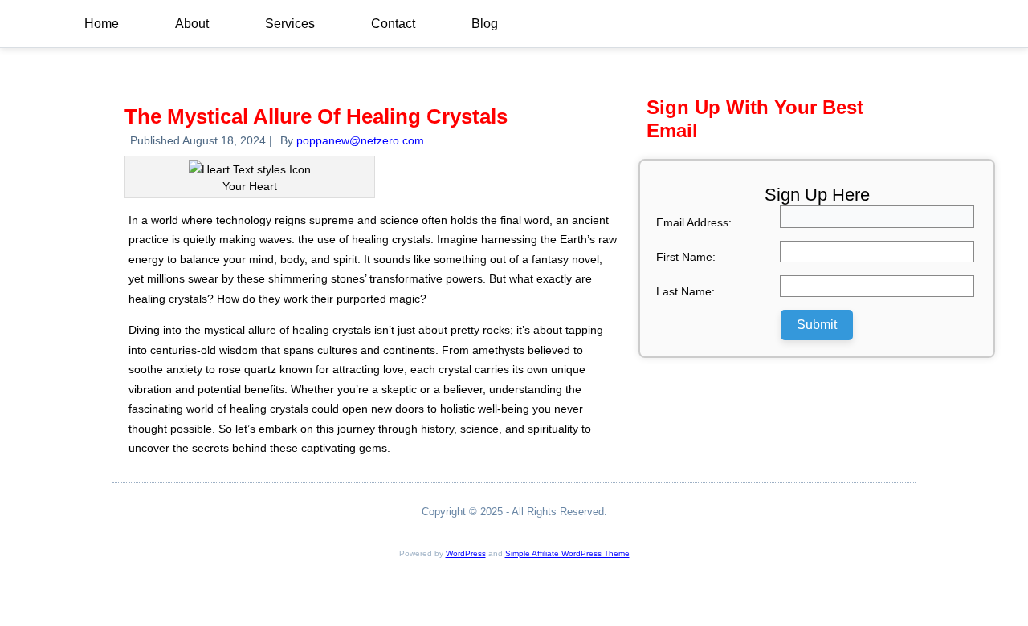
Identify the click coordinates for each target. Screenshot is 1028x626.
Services (290, 23)
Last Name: (685, 291)
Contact (393, 23)
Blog (484, 23)
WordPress (466, 553)
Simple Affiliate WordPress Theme (567, 553)
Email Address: (694, 222)
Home (101, 23)
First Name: (686, 256)
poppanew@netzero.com (360, 140)
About (192, 23)
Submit (817, 324)
